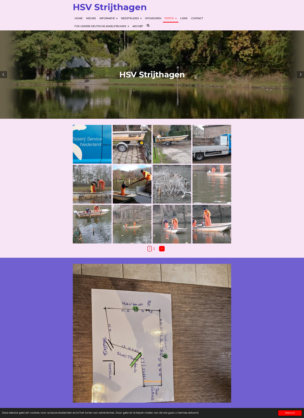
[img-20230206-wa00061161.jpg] (132, 224)
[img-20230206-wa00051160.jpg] (92, 224)
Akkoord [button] (290, 413)
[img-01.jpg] (92, 144)
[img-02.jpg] (172, 144)
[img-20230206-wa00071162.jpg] (172, 224)
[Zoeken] (148, 26)
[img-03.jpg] (132, 144)
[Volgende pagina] (162, 249)
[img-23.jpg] (172, 184)
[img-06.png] (92, 184)
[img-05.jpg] (132, 184)
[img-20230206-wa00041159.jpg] (212, 184)
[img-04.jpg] (212, 144)
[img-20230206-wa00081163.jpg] (212, 224)
